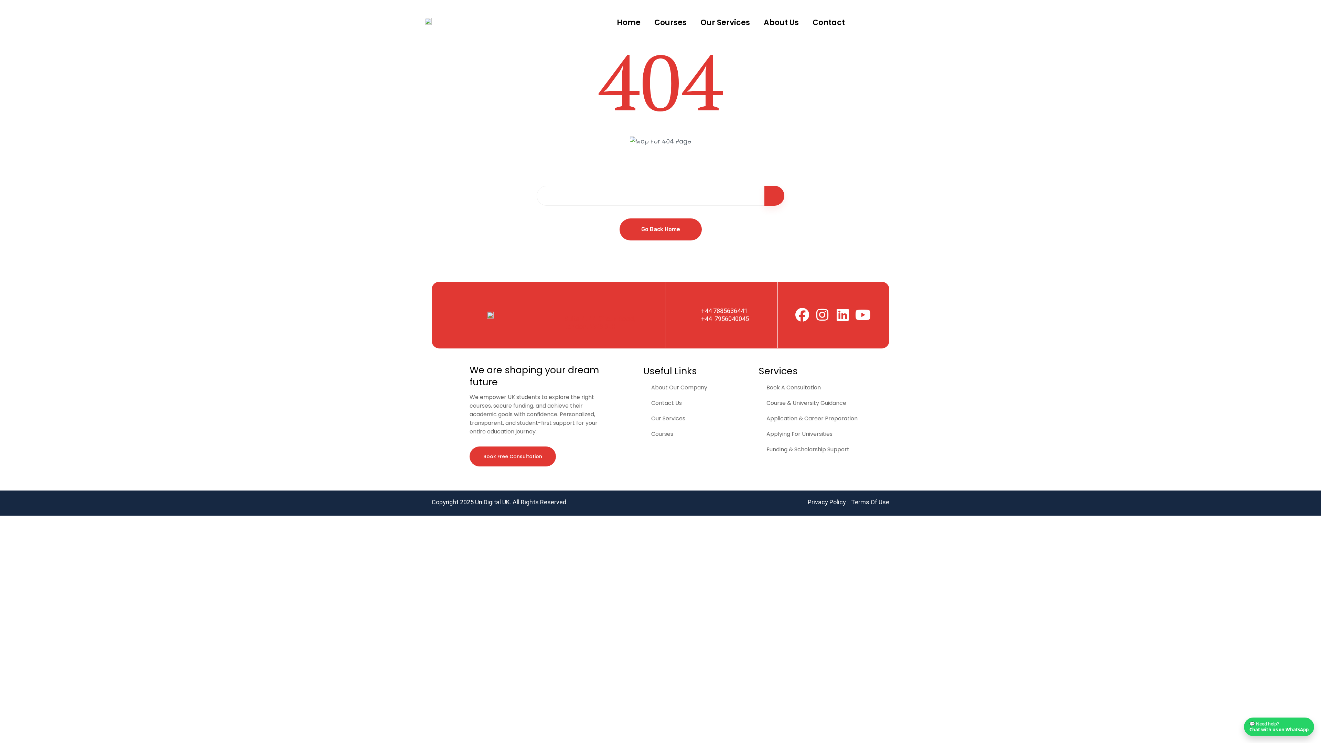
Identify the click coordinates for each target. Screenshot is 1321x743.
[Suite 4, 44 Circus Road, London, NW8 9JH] (572, 305)
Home (629, 22)
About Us (781, 22)
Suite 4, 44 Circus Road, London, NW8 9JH (600, 323)
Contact (829, 22)
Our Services (725, 22)
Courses (670, 22)
